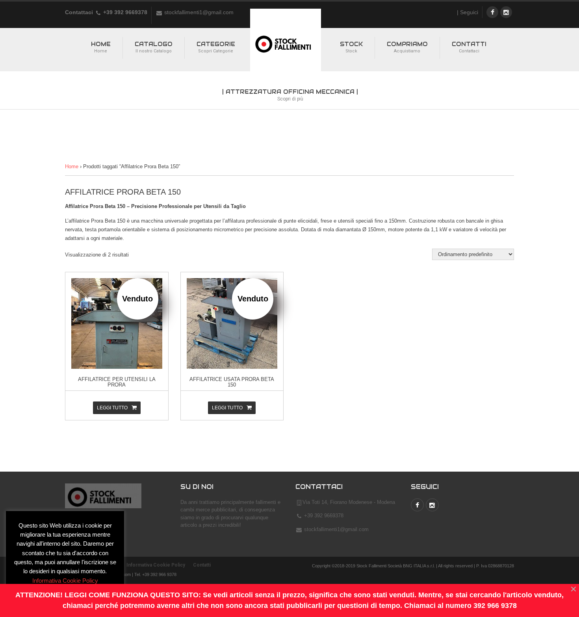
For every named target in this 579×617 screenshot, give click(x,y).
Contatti (469, 47)
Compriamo (407, 47)
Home (101, 47)
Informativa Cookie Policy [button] (65, 580)
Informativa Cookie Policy (155, 565)
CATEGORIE (216, 47)
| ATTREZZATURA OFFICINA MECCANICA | (290, 95)
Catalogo (154, 47)
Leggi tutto (112, 408)
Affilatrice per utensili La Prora (117, 382)
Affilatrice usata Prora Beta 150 (231, 382)
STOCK (351, 47)
